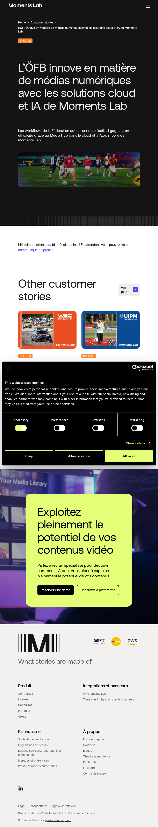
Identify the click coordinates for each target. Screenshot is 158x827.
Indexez (23, 699)
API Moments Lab (94, 693)
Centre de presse (94, 773)
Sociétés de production (33, 739)
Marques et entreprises (33, 760)
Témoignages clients (96, 756)
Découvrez (25, 705)
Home (22, 22)
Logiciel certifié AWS (64, 806)
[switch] (59, 428)
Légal (21, 806)
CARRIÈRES (90, 745)
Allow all (129, 456)
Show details (135, 443)
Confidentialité (37, 806)
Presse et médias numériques (37, 766)
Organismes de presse (33, 745)
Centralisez (25, 693)
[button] (148, 5)
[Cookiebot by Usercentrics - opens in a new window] (135, 368)
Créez (22, 716)
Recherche (90, 762)
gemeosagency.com (58, 820)
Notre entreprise (94, 739)
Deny (29, 456)
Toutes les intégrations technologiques (108, 699)
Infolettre (89, 767)
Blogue (87, 750)
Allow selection (79, 456)
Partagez (24, 710)
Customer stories (42, 22)
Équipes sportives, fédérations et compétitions (39, 752)
